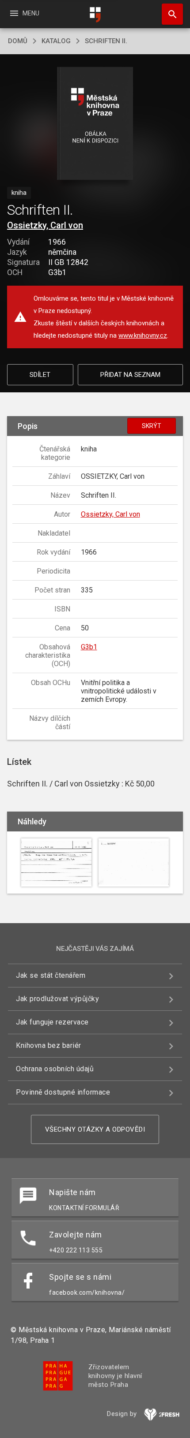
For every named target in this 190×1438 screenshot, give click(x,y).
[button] (95, 124)
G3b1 (89, 647)
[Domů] (95, 14)
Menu (24, 13)
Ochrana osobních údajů (55, 1069)
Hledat (169, 14)
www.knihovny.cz (142, 335)
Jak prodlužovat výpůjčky (57, 999)
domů (17, 41)
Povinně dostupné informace (63, 1092)
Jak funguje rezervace (52, 1022)
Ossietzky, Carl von (45, 225)
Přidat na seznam (130, 375)
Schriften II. (106, 41)
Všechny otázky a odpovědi (95, 1129)
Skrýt (151, 425)
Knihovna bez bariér (48, 1045)
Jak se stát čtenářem (50, 975)
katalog (56, 41)
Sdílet (40, 375)
